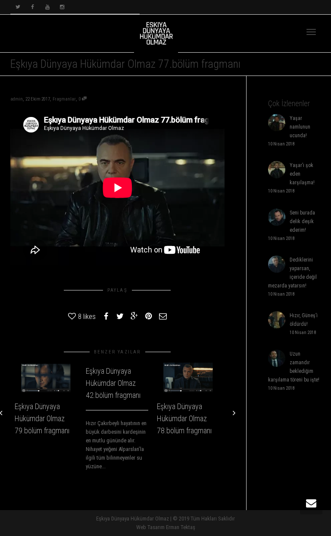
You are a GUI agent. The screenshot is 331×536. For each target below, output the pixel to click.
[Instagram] (62, 7)
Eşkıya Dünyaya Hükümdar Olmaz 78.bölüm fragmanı (184, 418)
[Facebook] (32, 7)
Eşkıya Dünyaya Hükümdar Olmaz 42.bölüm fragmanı (113, 383)
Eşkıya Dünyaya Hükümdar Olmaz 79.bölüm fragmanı (42, 418)
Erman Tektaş (180, 527)
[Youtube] (47, 7)
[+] (46, 378)
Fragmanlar (64, 99)
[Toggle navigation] (311, 32)
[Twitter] (18, 7)
